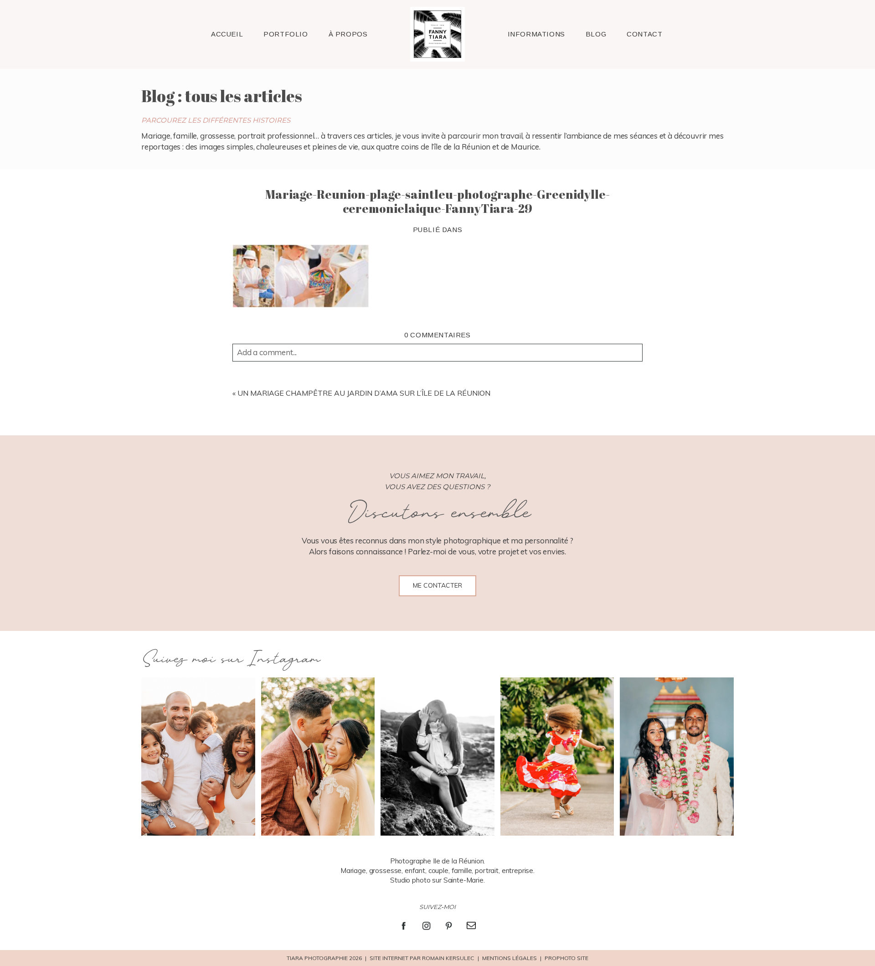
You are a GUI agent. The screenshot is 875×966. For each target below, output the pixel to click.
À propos (348, 34)
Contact (644, 34)
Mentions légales (509, 958)
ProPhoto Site (566, 958)
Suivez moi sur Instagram (230, 659)
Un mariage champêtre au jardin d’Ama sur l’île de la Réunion (363, 393)
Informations (536, 34)
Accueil (227, 34)
